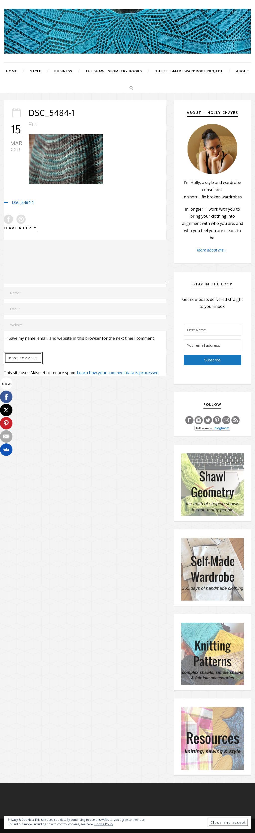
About (242, 71)
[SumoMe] (6, 449)
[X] (6, 410)
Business (63, 71)
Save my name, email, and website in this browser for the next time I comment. (82, 338)
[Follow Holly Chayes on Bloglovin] (212, 427)
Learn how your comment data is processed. (118, 372)
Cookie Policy (103, 824)
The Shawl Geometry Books (113, 71)
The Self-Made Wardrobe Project (189, 71)
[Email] (6, 436)
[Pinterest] (6, 423)
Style (35, 71)
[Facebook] (6, 397)
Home (11, 71)
